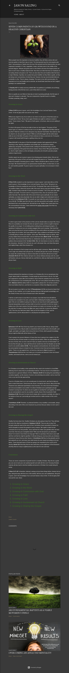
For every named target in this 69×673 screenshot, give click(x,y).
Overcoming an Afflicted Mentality (30, 652)
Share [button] (10, 517)
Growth (14, 519)
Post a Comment (17, 656)
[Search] (59, 5)
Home (16, 14)
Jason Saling (25, 5)
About (21, 14)
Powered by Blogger (36, 667)
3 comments (16, 616)
